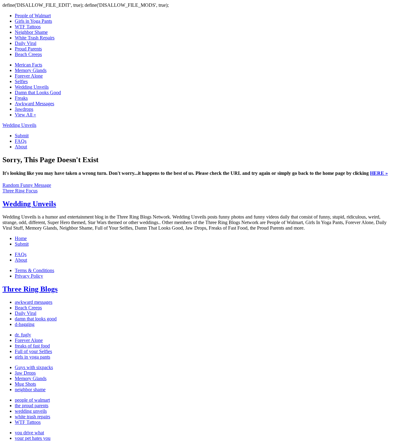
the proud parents (31, 405)
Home (21, 238)
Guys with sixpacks (34, 367)
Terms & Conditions (34, 270)
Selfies (21, 81)
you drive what (29, 432)
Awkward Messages (34, 103)
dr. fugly (23, 334)
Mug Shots (25, 384)
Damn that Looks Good (38, 92)
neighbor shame (30, 389)
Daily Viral (25, 43)
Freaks (21, 98)
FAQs (20, 141)
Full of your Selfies (33, 351)
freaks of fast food (32, 345)
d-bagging (24, 324)
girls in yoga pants (32, 357)
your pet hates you (32, 438)
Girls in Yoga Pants (33, 21)
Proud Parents (28, 48)
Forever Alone (29, 75)
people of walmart (32, 400)
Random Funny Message (26, 185)
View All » (25, 114)
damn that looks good (36, 318)
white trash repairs (32, 416)
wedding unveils (31, 411)
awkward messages (33, 302)
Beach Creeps (28, 54)
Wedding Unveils (32, 87)
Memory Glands (30, 70)
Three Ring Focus (20, 190)
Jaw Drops (25, 373)
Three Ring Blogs (30, 289)
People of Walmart (33, 15)
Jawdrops (24, 109)
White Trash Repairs (34, 37)
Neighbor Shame (31, 32)
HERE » (379, 173)
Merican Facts (28, 64)
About (21, 146)
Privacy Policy (29, 276)
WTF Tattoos (28, 26)
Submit (22, 135)
